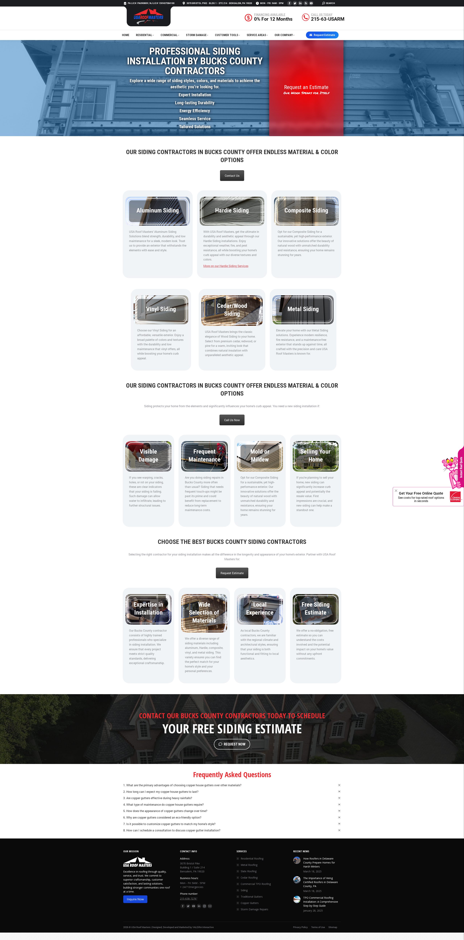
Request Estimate (232, 573)
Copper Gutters (250, 903)
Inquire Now (135, 899)
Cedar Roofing (249, 877)
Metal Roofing (249, 865)
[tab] (232, 785)
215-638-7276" (188, 898)
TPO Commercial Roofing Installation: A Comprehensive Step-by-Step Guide (320, 901)
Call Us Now (232, 420)
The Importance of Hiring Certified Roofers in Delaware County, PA (320, 882)
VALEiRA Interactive (203, 927)
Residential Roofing (252, 858)
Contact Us (232, 175)
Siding (244, 890)
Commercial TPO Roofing (256, 884)
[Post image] (297, 860)
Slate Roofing (248, 871)
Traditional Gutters (252, 896)
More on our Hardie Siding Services (225, 266)
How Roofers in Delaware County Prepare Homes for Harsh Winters (319, 862)
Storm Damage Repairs (254, 909)
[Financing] (273, 18)
